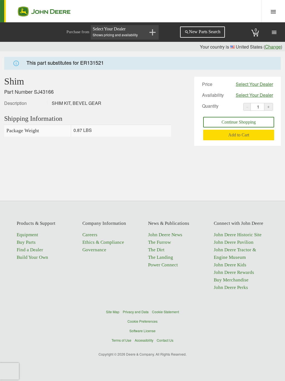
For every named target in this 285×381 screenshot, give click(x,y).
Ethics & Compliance (103, 242)
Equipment (27, 234)
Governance (94, 249)
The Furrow (159, 242)
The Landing (160, 257)
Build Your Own (32, 257)
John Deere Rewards (234, 272)
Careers (89, 234)
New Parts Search (202, 31)
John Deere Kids (230, 264)
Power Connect (163, 264)
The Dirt (156, 249)
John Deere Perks (231, 287)
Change (273, 46)
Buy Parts (26, 242)
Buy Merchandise (231, 280)
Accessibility (144, 340)
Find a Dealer (30, 249)
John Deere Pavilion (234, 242)
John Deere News (165, 234)
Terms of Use (121, 340)
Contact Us (165, 340)
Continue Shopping (239, 122)
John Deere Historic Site (238, 234)
